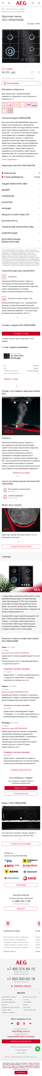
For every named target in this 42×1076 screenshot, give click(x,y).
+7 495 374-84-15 (21, 969)
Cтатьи (26, 999)
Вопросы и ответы (30, 997)
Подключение (7, 999)
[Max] (18, 1023)
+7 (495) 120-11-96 (21, 901)
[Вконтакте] (12, 1023)
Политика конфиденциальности (21, 1047)
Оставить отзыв (21, 334)
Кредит (4, 1005)
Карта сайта (21, 1053)
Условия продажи (8, 1002)
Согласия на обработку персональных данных (27, 1068)
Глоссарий (27, 1002)
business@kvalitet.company (21, 1036)
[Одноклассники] (24, 1023)
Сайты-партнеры (29, 1010)
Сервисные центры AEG (11, 1007)
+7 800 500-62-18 (21, 979)
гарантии (25, 680)
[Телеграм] (30, 1023)
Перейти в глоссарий (21, 473)
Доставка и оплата (9, 997)
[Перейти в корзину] (39, 3)
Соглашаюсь (21, 1072)
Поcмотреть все (21, 794)
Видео (25, 1005)
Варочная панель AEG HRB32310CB (15, 692)
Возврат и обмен (8, 1012)
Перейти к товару (11, 379)
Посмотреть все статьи (21, 547)
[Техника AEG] (21, 3)
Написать (21, 909)
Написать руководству (21, 1041)
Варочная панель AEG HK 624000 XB (15, 653)
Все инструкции (13, 83)
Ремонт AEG (6, 1010)
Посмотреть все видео (21, 844)
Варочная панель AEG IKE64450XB (14, 728)
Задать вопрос (21, 788)
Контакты (27, 1007)
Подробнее (21, 885)
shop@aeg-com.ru (21, 1031)
